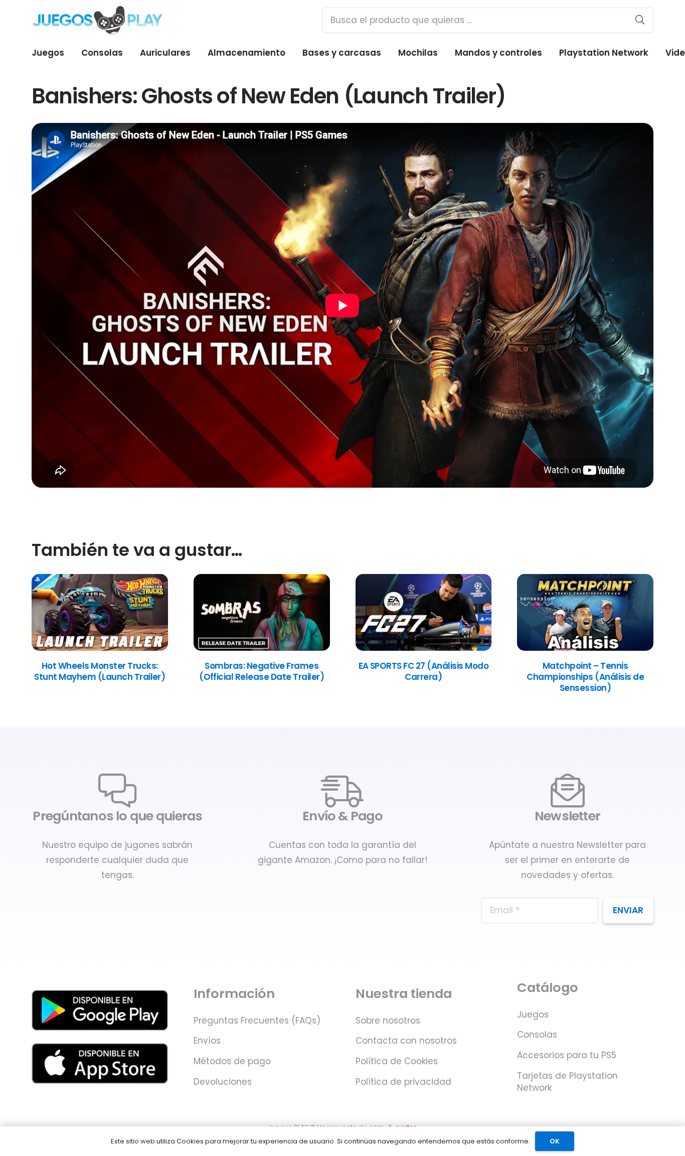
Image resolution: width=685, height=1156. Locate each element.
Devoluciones (223, 1082)
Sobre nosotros (388, 1021)
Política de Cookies (397, 1061)
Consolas (537, 1035)
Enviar (628, 910)
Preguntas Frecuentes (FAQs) (257, 1021)
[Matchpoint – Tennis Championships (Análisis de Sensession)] (585, 648)
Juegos (533, 1014)
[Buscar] (639, 20)
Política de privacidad (403, 1082)
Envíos (207, 1041)
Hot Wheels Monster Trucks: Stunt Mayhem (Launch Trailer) (99, 671)
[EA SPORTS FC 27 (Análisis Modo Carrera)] (424, 648)
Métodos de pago (232, 1061)
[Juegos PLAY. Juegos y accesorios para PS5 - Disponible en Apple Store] (100, 1063)
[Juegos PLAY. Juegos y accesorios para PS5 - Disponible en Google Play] (100, 1010)
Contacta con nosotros (406, 1041)
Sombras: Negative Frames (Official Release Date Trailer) (261, 671)
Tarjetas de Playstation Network (567, 1082)
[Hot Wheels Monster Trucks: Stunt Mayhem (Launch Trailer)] (100, 648)
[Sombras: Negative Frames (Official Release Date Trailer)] (262, 648)
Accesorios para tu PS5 (566, 1055)
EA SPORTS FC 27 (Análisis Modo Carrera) (424, 671)
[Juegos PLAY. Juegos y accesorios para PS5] (97, 20)
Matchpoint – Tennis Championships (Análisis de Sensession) (585, 677)
